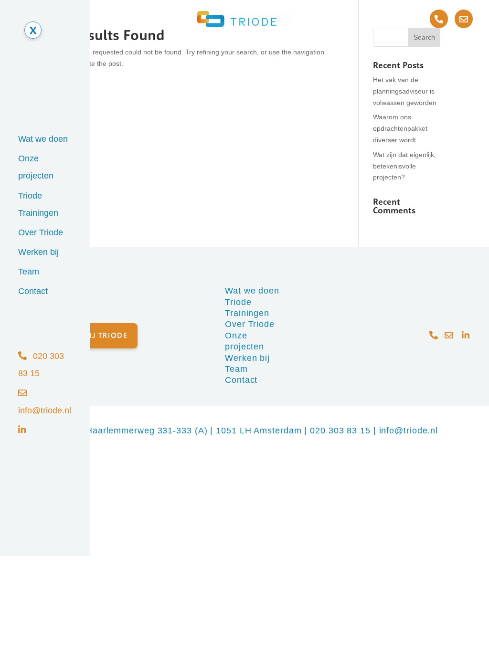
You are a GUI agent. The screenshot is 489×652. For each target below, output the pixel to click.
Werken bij (38, 252)
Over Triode (40, 232)
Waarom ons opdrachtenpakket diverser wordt (400, 128)
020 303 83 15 (340, 430)
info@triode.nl (408, 430)
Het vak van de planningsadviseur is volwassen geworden (404, 91)
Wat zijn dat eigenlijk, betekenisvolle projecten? (404, 166)
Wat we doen (43, 139)
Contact (33, 291)
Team (28, 271)
